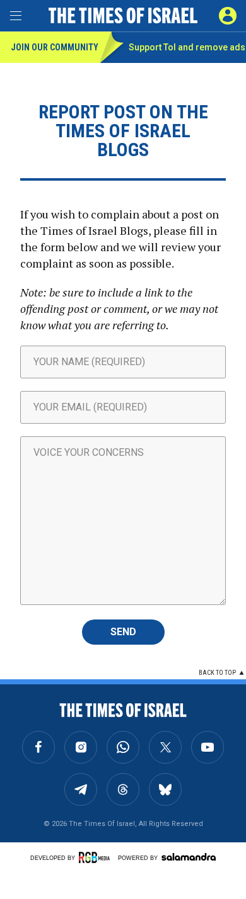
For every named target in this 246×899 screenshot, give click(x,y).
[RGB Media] (96, 857)
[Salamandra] (188, 857)
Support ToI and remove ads (187, 47)
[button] (228, 16)
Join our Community (54, 47)
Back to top (217, 672)
